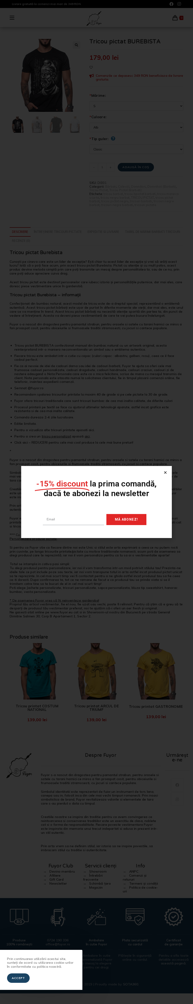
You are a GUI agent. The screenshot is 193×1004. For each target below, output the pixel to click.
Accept (18, 978)
